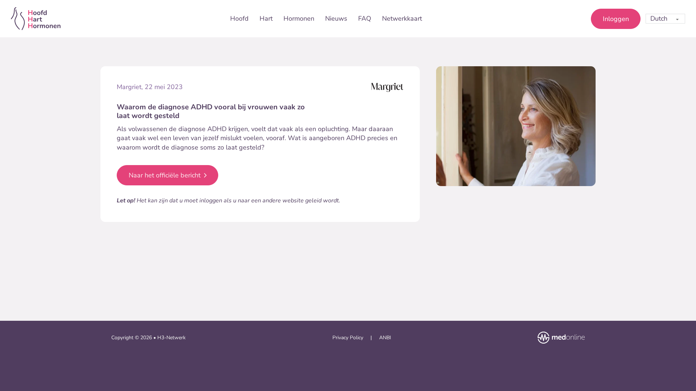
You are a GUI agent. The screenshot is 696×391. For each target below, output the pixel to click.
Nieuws (336, 18)
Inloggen (616, 18)
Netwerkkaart (402, 18)
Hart (266, 18)
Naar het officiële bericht (164, 175)
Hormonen (298, 18)
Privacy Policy (347, 337)
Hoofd (239, 18)
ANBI (385, 337)
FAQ (364, 18)
